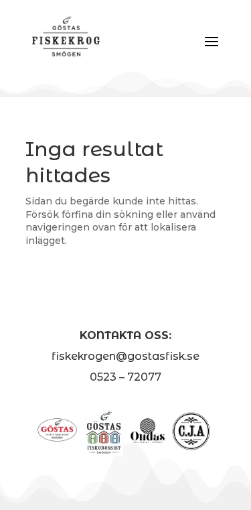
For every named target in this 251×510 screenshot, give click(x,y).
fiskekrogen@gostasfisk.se (125, 356)
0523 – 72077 (125, 377)
